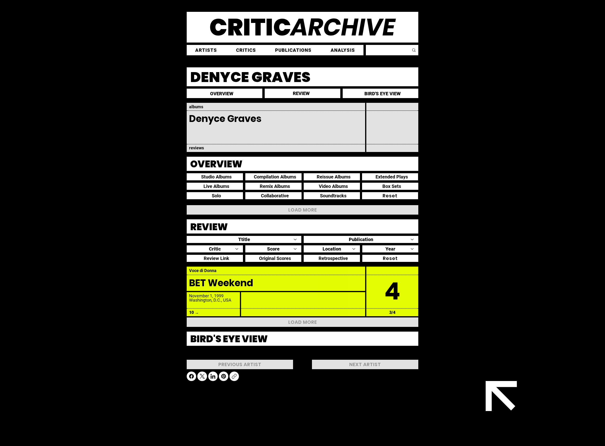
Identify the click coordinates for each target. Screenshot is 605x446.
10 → (194, 312)
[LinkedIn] (213, 376)
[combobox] (244, 239)
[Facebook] (191, 376)
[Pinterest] (223, 376)
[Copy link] (234, 376)
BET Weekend (221, 283)
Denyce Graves (225, 118)
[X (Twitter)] (202, 376)
